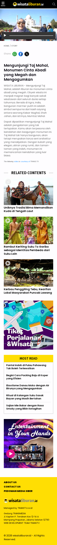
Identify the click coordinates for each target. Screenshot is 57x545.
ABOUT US (10, 482)
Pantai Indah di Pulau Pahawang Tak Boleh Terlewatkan (26, 367)
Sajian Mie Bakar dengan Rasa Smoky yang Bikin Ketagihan (25, 407)
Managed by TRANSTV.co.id (18, 508)
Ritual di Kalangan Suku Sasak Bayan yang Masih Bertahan (24, 397)
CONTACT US (12, 486)
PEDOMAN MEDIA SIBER (18, 491)
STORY (14, 46)
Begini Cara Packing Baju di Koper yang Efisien (27, 377)
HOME (6, 46)
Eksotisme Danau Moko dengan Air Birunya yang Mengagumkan (27, 387)
